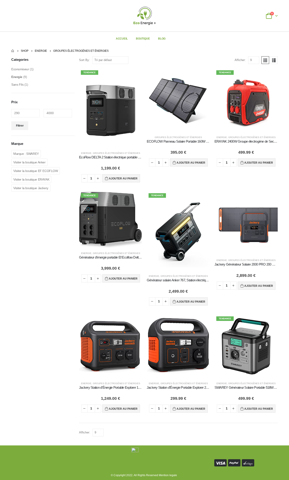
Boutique (143, 38)
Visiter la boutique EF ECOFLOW (35, 171)
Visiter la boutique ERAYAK (31, 179)
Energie (86, 153)
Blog (162, 38)
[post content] (110, 108)
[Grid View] (265, 60)
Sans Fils (17, 84)
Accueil (122, 38)
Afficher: (240, 60)
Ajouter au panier (123, 178)
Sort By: (84, 60)
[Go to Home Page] (12, 51)
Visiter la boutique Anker (29, 162)
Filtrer (20, 125)
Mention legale (168, 475)
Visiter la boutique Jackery (30, 188)
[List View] (274, 60)
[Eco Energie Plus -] (144, 15)
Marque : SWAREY (26, 153)
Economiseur (20, 69)
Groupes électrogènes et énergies (116, 153)
